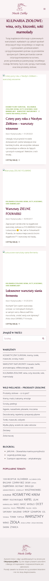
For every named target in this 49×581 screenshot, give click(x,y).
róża (35, 508)
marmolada (8, 504)
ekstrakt (19, 486)
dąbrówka (8, 486)
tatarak (6, 517)
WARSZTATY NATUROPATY (27, 111)
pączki (29, 508)
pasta (13, 508)
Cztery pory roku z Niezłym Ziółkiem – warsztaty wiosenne (24, 123)
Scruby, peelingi (10, 403)
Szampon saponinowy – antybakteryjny (24, 458)
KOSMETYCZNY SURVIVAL (16, 107)
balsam (7, 482)
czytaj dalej (13, 160)
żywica (14, 527)
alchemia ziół (35, 479)
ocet (39, 504)
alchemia (22, 479)
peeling (21, 507)
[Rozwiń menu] (45, 9)
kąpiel (28, 499)
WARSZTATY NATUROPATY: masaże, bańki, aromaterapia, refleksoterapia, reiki (21, 366)
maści (16, 504)
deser (27, 482)
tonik (13, 516)
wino (6, 522)
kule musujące (16, 499)
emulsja (29, 486)
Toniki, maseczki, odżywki (14, 419)
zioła (15, 522)
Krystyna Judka (16, 134)
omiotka (6, 508)
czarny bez (18, 482)
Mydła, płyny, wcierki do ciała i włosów (19, 425)
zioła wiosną (37, 523)
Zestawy (6, 430)
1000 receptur (9, 479)
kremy (6, 499)
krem (36, 494)
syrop (26, 511)
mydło (31, 504)
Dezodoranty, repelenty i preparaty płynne (21, 414)
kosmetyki (21, 494)
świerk (6, 527)
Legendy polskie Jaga (16, 455)
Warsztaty (34, 516)
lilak (35, 499)
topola (20, 517)
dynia (34, 483)
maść (23, 504)
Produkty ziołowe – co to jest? (16, 393)
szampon (35, 511)
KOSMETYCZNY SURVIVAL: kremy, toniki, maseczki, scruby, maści (21, 357)
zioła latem (25, 523)
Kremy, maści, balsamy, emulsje (17, 398)
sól (44, 511)
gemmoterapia (9, 490)
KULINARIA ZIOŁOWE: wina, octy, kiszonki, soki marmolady (22, 109)
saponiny (7, 511)
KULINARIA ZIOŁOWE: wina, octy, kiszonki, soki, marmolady (23, 375)
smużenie (17, 511)
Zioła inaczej (8, 435)
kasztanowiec (33, 489)
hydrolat (20, 490)
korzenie (7, 495)
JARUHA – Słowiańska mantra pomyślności (26, 451)
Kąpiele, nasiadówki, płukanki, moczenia (20, 409)
